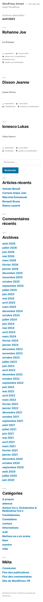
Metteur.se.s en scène (16, 536)
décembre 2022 (12, 374)
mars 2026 (9, 260)
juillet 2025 (9, 290)
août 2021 (8, 425)
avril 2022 (8, 395)
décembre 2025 (12, 273)
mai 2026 (8, 256)
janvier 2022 (10, 408)
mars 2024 (9, 336)
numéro (7, 544)
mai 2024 (8, 327)
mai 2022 (8, 391)
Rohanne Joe (14, 32)
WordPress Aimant (13, 3)
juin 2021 (8, 433)
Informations (10, 527)
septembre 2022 (13, 382)
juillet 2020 (9, 475)
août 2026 (8, 243)
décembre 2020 (12, 458)
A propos (8, 499)
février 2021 (10, 450)
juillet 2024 (9, 319)
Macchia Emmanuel (14, 197)
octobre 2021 (10, 416)
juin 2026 (8, 252)
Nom (5, 540)
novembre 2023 (12, 353)
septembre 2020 (13, 467)
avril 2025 (8, 302)
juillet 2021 (9, 429)
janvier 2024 (10, 344)
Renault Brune (11, 201)
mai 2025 (8, 298)
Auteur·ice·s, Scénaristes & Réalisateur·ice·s (19, 509)
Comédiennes (10, 107)
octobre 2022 (11, 378)
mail (5, 532)
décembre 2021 (12, 412)
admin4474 (9, 53)
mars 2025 (9, 306)
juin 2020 (8, 480)
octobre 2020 (11, 463)
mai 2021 (8, 437)
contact (7, 523)
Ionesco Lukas (15, 126)
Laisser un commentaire (14, 62)
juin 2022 (8, 387)
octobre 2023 (11, 357)
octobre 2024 (11, 315)
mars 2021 (9, 446)
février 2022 (10, 404)
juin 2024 (8, 323)
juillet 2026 (9, 247)
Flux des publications (15, 572)
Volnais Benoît (11, 188)
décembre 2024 (12, 311)
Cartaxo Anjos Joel (14, 192)
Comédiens (9, 151)
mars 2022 (9, 399)
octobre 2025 (11, 281)
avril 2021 (8, 442)
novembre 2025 (12, 277)
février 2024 (10, 340)
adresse (7, 503)
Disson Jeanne (15, 82)
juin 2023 (8, 366)
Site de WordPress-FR (16, 580)
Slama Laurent (11, 205)
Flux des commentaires (17, 576)
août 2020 (8, 471)
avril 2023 (8, 370)
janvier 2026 (10, 268)
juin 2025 (8, 294)
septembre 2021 (12, 420)
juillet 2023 (9, 361)
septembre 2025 (13, 285)
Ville (5, 548)
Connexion (9, 568)
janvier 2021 (10, 454)
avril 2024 (8, 332)
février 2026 (10, 264)
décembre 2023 (12, 349)
